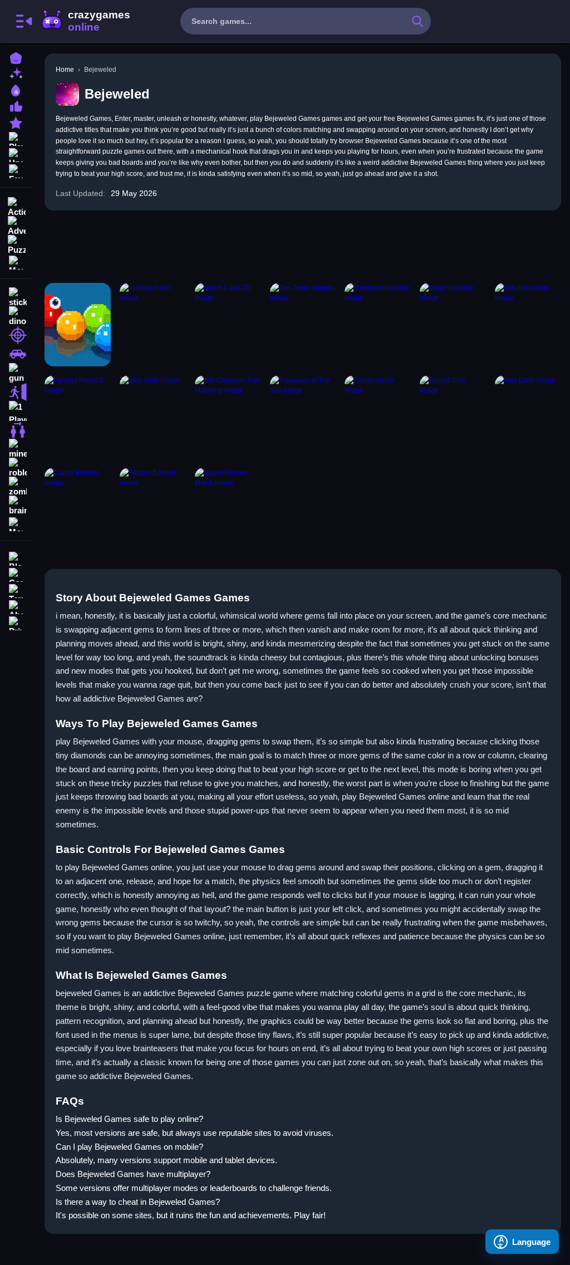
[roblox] (15, 467)
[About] (15, 606)
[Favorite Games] (15, 170)
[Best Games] (15, 89)
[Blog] (15, 558)
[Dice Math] (153, 417)
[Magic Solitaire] (453, 324)
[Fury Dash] (528, 417)
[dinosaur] (15, 316)
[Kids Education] (528, 324)
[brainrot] (15, 505)
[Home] (15, 57)
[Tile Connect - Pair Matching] (228, 417)
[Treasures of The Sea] (303, 417)
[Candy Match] (378, 417)
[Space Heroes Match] (228, 509)
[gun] (15, 373)
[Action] (15, 206)
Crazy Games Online (85, 21)
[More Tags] (15, 523)
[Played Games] (15, 138)
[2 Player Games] (15, 429)
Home (65, 69)
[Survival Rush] (153, 324)
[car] (15, 354)
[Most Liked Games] (15, 105)
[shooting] (15, 335)
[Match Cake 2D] (228, 324)
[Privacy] (15, 622)
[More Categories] (15, 261)
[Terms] (15, 590)
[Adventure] (15, 224)
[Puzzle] (15, 243)
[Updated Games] (15, 154)
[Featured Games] (15, 122)
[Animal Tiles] (453, 417)
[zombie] (15, 486)
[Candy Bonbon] (78, 509)
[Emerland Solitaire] (378, 324)
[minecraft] (15, 448)
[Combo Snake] (78, 324)
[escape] (15, 392)
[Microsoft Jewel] (153, 509)
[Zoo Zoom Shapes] (303, 324)
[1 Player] (15, 410)
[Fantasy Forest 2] (78, 417)
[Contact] (15, 574)
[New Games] (15, 73)
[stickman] (15, 297)
